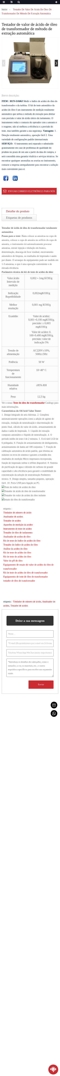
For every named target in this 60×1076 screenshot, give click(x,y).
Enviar (41, 684)
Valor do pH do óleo (12, 560)
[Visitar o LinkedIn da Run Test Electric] (15, 178)
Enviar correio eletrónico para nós (31, 191)
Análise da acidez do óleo (15, 549)
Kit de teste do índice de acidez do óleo (21, 540)
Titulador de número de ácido (17, 512)
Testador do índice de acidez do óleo (20, 544)
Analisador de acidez (13, 516)
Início (4, 9)
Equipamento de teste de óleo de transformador (25, 576)
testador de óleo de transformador (19, 580)
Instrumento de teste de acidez (17, 528)
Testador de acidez (12, 520)
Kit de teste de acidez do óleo (17, 552)
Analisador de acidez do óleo (16, 536)
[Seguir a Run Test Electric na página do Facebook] (6, 178)
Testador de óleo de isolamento (17, 532)
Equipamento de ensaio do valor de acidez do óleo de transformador (28, 566)
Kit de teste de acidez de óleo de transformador (25, 572)
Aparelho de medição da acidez (18, 524)
